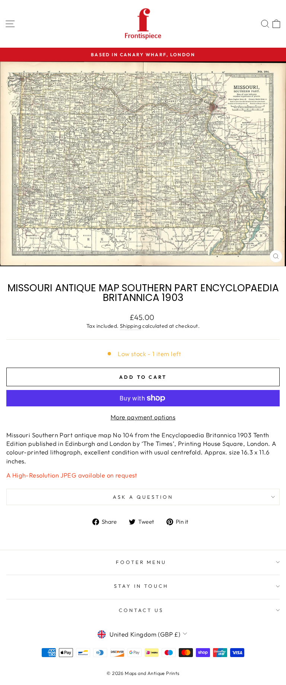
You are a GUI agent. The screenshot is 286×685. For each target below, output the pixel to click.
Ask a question (143, 497)
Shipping (130, 326)
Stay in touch (141, 586)
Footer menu (141, 562)
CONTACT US (141, 610)
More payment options (143, 417)
